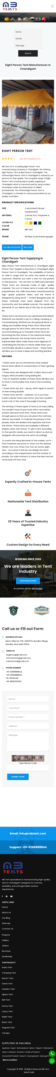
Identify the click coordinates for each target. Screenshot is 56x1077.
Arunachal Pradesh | (10, 1056)
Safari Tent (7, 983)
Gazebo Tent (8, 989)
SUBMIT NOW (17, 777)
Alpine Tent (7, 994)
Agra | (13, 1048)
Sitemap (6, 923)
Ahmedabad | (23, 1048)
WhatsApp (37, 588)
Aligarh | (39, 1048)
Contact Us (7, 929)
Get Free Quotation (12, 247)
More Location (10, 1060)
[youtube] (11, 896)
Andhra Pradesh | (33, 1052)
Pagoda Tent (8, 1027)
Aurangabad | (33, 1056)
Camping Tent (9, 973)
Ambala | (12, 1052)
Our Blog (6, 918)
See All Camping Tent (30, 158)
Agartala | (6, 1048)
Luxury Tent (7, 1011)
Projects (6, 935)
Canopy (6, 1033)
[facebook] (2, 896)
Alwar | (5, 1052)
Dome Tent (7, 1006)
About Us (6, 912)
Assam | (23, 1056)
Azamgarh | (45, 1056)
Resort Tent (7, 978)
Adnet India (29, 1072)
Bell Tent (6, 1000)
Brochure (28, 247)
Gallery (5, 940)
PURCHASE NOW (28, 581)
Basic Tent (7, 1022)
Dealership (7, 956)
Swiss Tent (7, 967)
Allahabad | (49, 1048)
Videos (5, 946)
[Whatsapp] (50, 1060)
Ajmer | (32, 1048)
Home (5, 907)
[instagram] (6, 896)
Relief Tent (7, 1017)
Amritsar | (21, 1052)
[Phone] (50, 1052)
